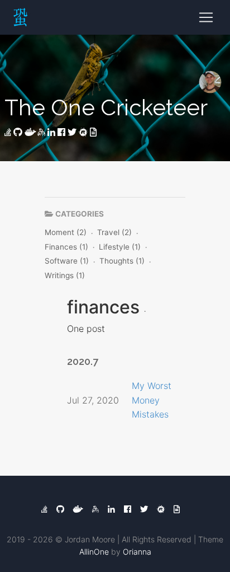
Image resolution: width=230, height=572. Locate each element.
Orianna (137, 551)
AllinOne (94, 551)
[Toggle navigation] (206, 17)
